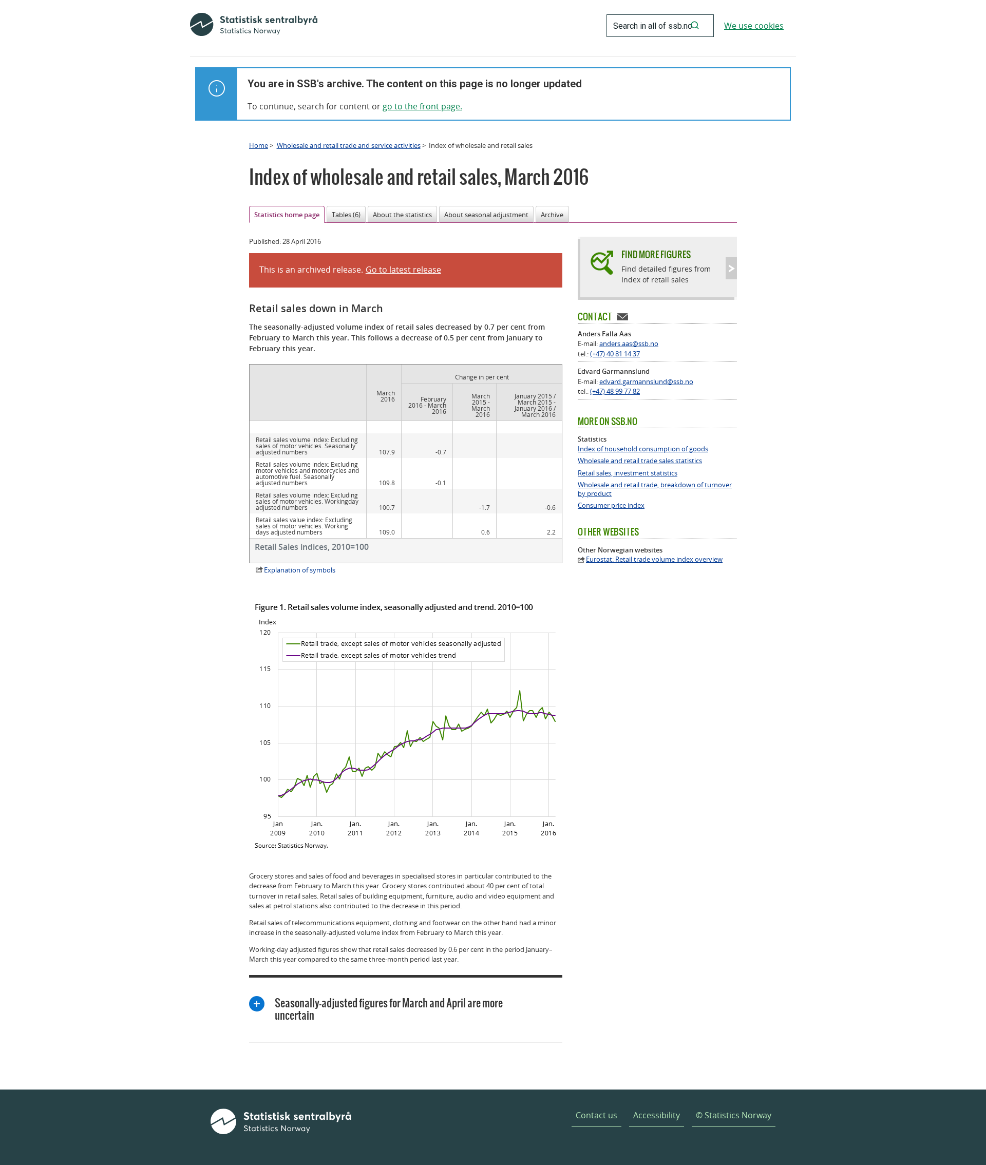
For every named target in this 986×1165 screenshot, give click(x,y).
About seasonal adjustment (486, 214)
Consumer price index (611, 505)
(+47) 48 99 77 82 (615, 391)
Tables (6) (346, 214)
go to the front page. (422, 106)
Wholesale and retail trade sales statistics (640, 460)
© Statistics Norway (733, 1115)
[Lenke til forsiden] (253, 26)
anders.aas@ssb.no (628, 343)
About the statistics (402, 214)
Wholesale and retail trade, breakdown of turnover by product (655, 489)
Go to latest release (403, 269)
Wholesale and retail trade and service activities (349, 145)
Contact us (596, 1115)
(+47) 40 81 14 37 (615, 353)
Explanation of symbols (299, 570)
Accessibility (656, 1115)
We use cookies (754, 25)
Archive (552, 214)
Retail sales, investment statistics (627, 473)
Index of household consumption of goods (643, 449)
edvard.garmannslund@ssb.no (646, 381)
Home (258, 145)
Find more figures (656, 254)
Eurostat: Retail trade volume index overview (654, 559)
